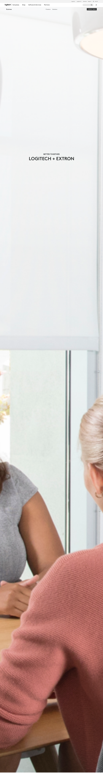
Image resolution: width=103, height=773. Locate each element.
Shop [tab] (23, 5)
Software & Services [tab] (34, 5)
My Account (96, 5)
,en (96, 1)
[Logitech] (13, 5)
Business (85, 1)
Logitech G (79, 1)
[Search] (88, 5)
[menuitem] (48, 9)
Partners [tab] (47, 5)
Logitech (73, 1)
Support (89, 1)
